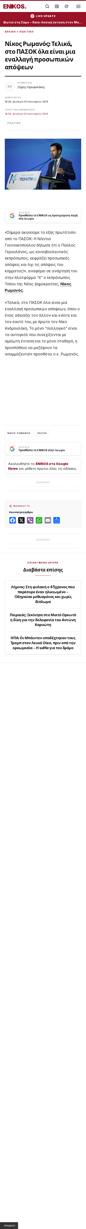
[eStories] (66, 6)
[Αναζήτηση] (47, 6)
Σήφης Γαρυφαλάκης (31, 87)
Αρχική (10, 31)
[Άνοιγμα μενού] (78, 6)
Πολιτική (26, 31)
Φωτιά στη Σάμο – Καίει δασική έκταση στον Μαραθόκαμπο (43, 22)
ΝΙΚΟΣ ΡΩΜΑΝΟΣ (19, 433)
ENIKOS (15, 6)
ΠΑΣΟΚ (42, 433)
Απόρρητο (9, 1225)
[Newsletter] (56, 6)
